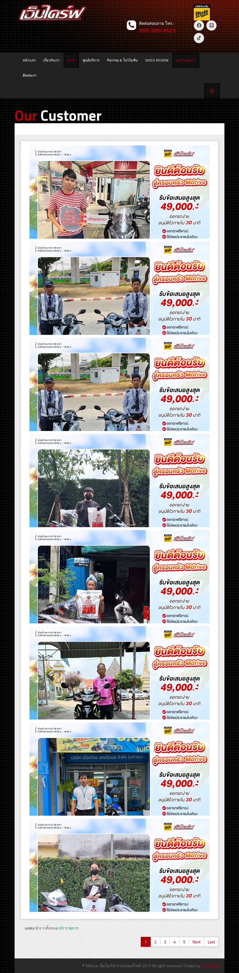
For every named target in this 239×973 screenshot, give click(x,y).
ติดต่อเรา (30, 75)
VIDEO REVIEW (156, 60)
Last (211, 942)
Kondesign (210, 966)
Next (197, 942)
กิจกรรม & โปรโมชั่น (122, 60)
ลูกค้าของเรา (186, 60)
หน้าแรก (29, 60)
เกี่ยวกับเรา (51, 60)
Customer (58, 115)
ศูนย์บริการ (91, 60)
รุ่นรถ (71, 60)
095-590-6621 (157, 30)
